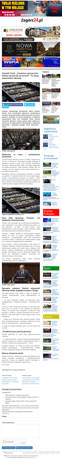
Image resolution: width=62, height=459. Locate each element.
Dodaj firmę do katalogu (37, 453)
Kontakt (58, 453)
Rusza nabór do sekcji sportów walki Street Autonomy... (55, 95)
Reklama (53, 453)
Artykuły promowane (51, 157)
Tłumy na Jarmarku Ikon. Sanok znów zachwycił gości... (55, 109)
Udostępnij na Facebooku (13, 104)
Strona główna (26, 453)
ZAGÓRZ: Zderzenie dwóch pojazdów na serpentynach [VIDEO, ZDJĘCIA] (55, 82)
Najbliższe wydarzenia (50, 130)
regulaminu (5, 413)
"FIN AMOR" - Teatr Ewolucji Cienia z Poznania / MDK (51, 146)
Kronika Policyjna (49, 212)
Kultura (48, 316)
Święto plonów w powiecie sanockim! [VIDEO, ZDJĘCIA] (46, 96)
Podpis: (4, 416)
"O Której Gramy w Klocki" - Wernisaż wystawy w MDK (50, 138)
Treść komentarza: (8, 422)
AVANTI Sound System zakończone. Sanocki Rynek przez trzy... (45, 109)
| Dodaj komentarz (9, 447)
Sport (47, 268)
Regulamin (47, 453)
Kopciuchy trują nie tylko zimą (55, 204)
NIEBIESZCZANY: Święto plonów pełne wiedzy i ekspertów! (46, 81)
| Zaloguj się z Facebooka (25, 447)
